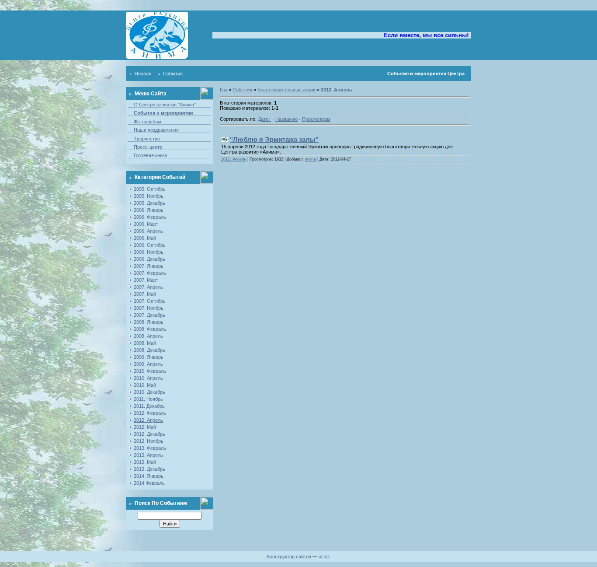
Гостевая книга (150, 155)
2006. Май (145, 238)
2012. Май (145, 427)
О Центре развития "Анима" (165, 104)
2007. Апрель (148, 287)
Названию (286, 119)
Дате (263, 119)
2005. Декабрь (149, 203)
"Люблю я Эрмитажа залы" (274, 139)
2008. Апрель (148, 336)
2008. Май (145, 343)
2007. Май (145, 294)
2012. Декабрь (149, 434)
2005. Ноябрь (148, 196)
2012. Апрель (148, 420)
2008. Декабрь (149, 350)
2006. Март (146, 224)
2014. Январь (148, 476)
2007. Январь (148, 266)
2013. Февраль (150, 448)
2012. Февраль (150, 413)
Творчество (147, 138)
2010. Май (145, 385)
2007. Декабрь (149, 315)
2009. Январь (148, 357)
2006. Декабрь (149, 259)
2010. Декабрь (149, 392)
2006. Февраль (150, 217)
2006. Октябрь (150, 245)
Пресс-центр (148, 147)
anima (310, 159)
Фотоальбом (147, 121)
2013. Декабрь (149, 469)
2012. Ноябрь (148, 441)
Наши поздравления (156, 130)
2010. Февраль (150, 371)
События (173, 73)
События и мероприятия (163, 113)
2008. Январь (148, 322)
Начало (143, 73)
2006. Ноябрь (148, 252)
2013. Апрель (148, 455)
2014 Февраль (149, 483)
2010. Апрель (148, 378)
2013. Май (145, 462)
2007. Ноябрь (148, 308)
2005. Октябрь (150, 189)
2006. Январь (148, 210)
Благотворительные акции (286, 89)
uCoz (324, 556)
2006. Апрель (148, 231)
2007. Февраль (150, 273)
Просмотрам (316, 119)
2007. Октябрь (150, 301)
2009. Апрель (148, 364)
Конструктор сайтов (289, 556)
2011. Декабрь (149, 406)
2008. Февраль (150, 329)
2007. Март (146, 280)
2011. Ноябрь (148, 399)
